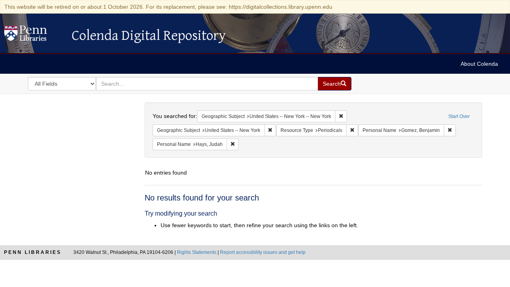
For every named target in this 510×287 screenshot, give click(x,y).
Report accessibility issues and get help (263, 252)
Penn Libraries (32, 252)
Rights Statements (196, 252)
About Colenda (479, 64)
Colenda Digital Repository (34, 35)
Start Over (459, 116)
